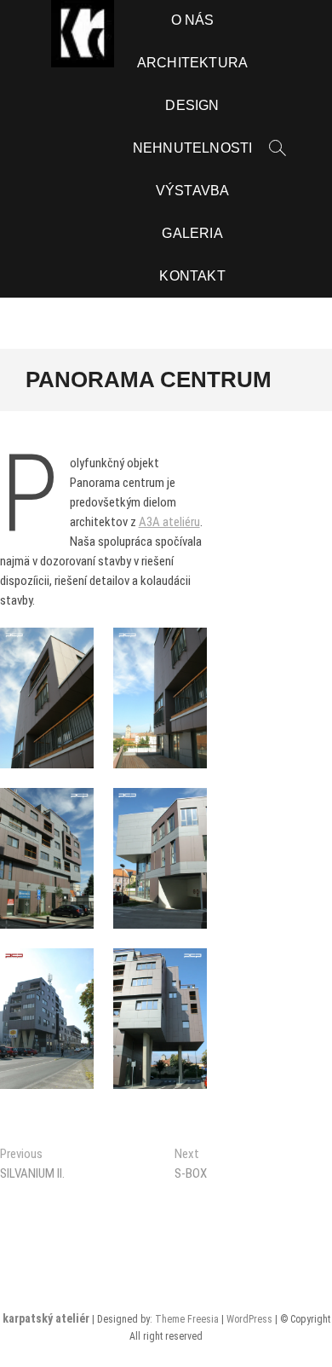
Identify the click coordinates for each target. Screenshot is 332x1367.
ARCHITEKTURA (192, 62)
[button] (47, 698)
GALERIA (192, 233)
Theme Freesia (187, 1319)
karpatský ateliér (46, 1318)
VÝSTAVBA (193, 190)
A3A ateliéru (169, 522)
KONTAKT (192, 276)
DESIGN (192, 105)
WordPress (249, 1319)
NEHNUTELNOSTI (193, 148)
